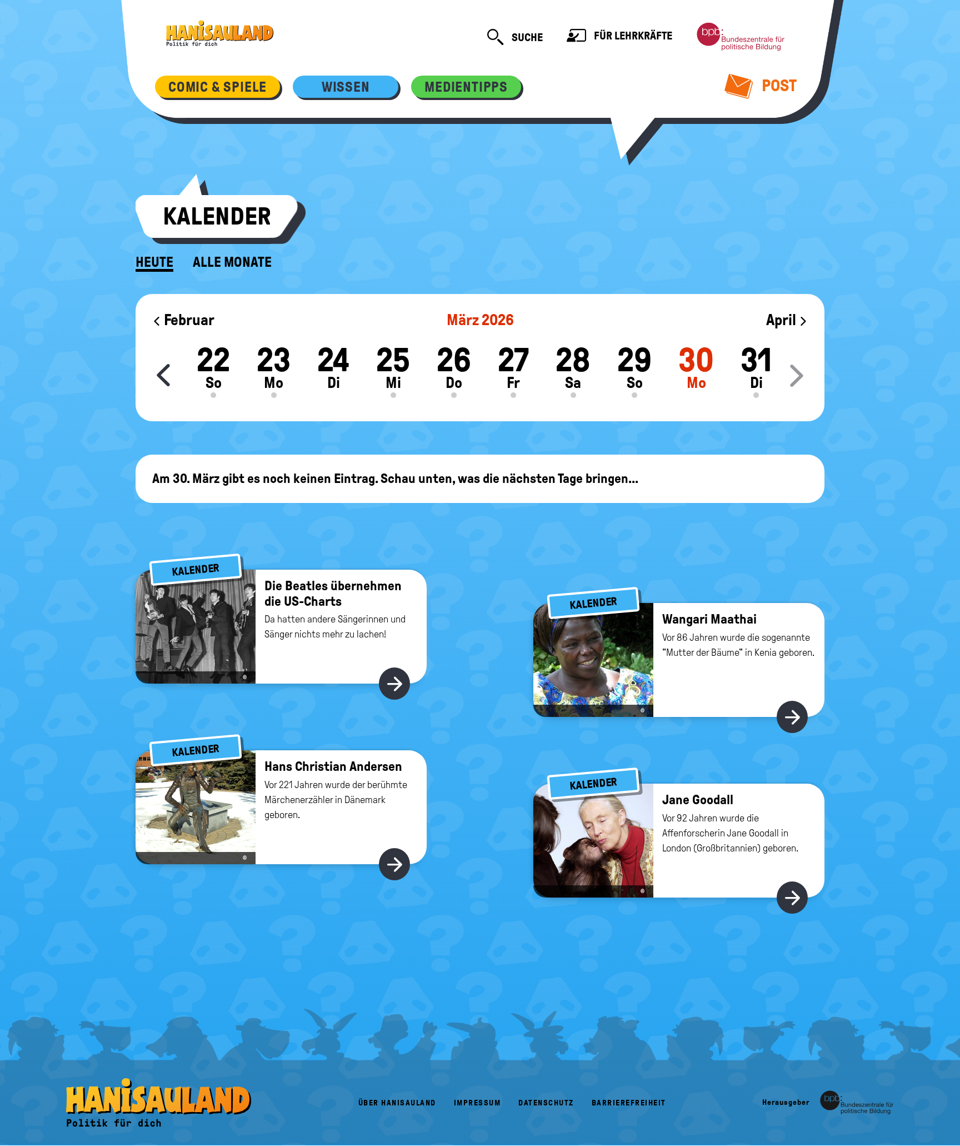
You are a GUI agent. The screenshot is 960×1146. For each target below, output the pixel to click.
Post (777, 85)
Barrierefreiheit (629, 1103)
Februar (187, 319)
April (782, 319)
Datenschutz (546, 1103)
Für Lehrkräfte (632, 35)
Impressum (477, 1103)
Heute (154, 262)
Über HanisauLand (397, 1103)
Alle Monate (232, 262)
